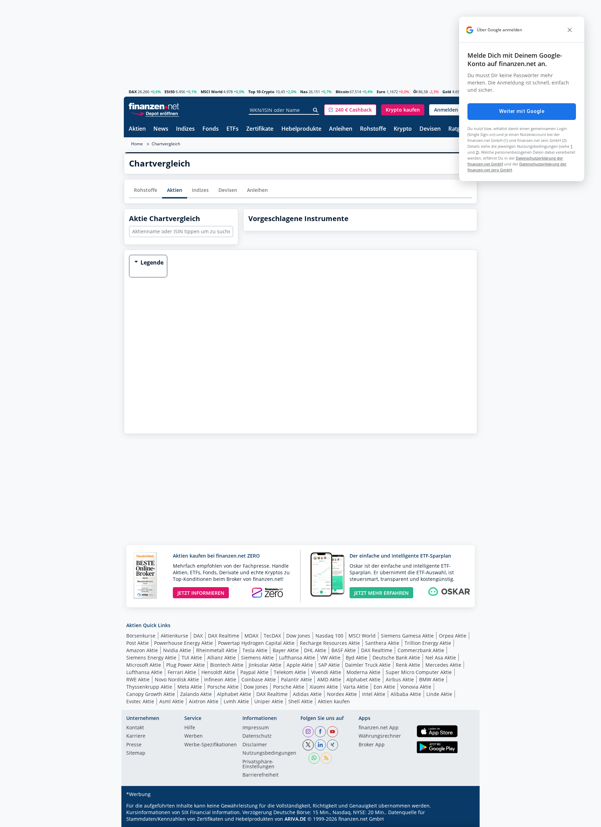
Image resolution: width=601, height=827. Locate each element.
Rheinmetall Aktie (216, 650)
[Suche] (315, 110)
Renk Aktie (408, 665)
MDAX (251, 635)
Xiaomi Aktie (324, 686)
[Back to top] (463, 819)
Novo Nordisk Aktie (177, 679)
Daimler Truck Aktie (368, 665)
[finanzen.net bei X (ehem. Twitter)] (308, 745)
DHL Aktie (315, 650)
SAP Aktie (329, 665)
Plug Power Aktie (185, 665)
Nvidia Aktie (177, 650)
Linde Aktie (439, 694)
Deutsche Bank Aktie (396, 657)
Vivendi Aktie (326, 672)
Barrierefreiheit (260, 775)
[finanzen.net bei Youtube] (332, 731)
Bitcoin (342, 92)
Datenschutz (257, 736)
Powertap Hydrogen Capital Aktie (256, 643)
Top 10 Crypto (261, 92)
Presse (134, 745)
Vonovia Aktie (415, 686)
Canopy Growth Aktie (150, 694)
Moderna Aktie (363, 672)
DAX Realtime (223, 635)
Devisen (430, 129)
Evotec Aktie (140, 701)
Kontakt (135, 728)
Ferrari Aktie (182, 672)
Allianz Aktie (221, 657)
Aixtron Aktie (203, 701)
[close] (569, 30)
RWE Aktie (138, 679)
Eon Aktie (384, 686)
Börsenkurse (140, 635)
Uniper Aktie (268, 701)
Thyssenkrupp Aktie (149, 686)
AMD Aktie (329, 679)
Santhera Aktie (382, 643)
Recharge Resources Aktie (330, 643)
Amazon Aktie (142, 650)
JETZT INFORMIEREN (200, 593)
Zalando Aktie (196, 694)
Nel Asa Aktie (440, 657)
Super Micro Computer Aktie (419, 672)
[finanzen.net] (154, 106)
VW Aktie (330, 657)
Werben (193, 736)
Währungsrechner (380, 736)
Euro (381, 92)
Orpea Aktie (452, 635)
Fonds (210, 129)
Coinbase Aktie (258, 679)
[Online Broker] (154, 113)
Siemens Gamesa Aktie (407, 635)
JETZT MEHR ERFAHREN (381, 593)
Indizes (185, 129)
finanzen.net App (379, 728)
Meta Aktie (189, 686)
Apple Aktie (300, 665)
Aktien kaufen (334, 701)
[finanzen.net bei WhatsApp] (314, 758)
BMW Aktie (431, 679)
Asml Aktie (171, 701)
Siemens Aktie (257, 657)
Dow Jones (298, 635)
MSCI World (212, 92)
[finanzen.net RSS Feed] (326, 758)
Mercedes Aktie (443, 665)
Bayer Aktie (286, 650)
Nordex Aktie (342, 694)
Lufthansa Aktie (297, 657)
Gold (446, 92)
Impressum (255, 728)
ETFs (232, 129)
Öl (415, 92)
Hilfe (189, 728)
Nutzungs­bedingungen (269, 753)
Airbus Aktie (400, 679)
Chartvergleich (166, 144)
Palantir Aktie (296, 679)
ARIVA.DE (295, 819)
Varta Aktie (355, 686)
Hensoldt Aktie (218, 672)
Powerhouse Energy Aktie (183, 643)
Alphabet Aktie (363, 679)
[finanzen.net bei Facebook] (320, 731)
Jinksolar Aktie (265, 665)
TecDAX (272, 635)
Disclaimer (254, 745)
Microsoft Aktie (143, 665)
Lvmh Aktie (236, 701)
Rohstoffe (373, 129)
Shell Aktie (300, 701)
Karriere (135, 736)
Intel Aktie (373, 694)
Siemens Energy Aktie (151, 657)
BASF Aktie (343, 650)
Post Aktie (137, 643)
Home (137, 144)
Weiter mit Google (521, 111)
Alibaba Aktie (406, 694)
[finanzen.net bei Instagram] (308, 731)
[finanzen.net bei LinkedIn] (320, 745)
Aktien (137, 129)
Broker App (372, 745)
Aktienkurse (174, 635)
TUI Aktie (192, 657)
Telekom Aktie (290, 672)
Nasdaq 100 (329, 635)
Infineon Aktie (220, 679)
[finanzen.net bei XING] (332, 745)
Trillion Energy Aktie (427, 643)
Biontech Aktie (226, 665)
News (160, 129)
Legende (152, 262)
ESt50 (170, 92)
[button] (350, 109)
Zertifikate (259, 129)
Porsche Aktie (223, 686)
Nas (303, 92)
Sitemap (135, 753)
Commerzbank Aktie (421, 650)
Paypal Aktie (254, 672)
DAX (133, 92)
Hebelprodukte (301, 129)
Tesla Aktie (254, 650)
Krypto (403, 129)
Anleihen (340, 129)
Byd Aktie (356, 657)
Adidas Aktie (307, 694)
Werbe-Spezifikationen (210, 745)
